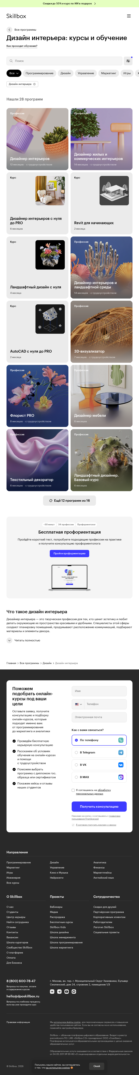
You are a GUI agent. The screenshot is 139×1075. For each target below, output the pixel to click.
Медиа (54, 912)
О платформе (15, 952)
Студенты (12, 912)
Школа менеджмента (63, 937)
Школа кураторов (17, 942)
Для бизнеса (14, 963)
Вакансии (12, 937)
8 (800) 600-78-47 (21, 981)
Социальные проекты (106, 932)
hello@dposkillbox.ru (23, 996)
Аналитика (99, 862)
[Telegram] (59, 991)
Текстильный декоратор (31, 480)
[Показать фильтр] (128, 61)
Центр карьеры (16, 917)
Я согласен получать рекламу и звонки (96, 825)
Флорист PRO (22, 416)
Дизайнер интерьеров (30, 159)
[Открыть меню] (128, 16)
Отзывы (11, 927)
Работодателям (102, 922)
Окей (97, 1066)
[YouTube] (66, 991)
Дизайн (54, 862)
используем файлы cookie (67, 1022)
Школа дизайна (59, 932)
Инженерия (13, 878)
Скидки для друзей (104, 907)
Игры (10, 872)
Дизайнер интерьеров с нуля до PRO (36, 221)
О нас (10, 907)
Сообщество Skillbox (19, 947)
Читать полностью (27, 640)
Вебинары (56, 907)
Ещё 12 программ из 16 (72, 500)
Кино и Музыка (59, 872)
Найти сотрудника (18, 922)
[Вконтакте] (52, 991)
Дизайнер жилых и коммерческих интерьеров (98, 157)
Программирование (19, 862)
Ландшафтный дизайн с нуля (35, 287)
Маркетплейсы (102, 872)
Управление (57, 867)
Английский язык (103, 878)
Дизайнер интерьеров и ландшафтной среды (95, 285)
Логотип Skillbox (103, 927)
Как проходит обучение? (22, 46)
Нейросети (56, 878)
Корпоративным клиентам (109, 917)
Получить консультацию (99, 806)
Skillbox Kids (58, 927)
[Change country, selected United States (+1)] (78, 704)
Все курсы (13, 883)
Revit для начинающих (94, 223)
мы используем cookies (58, 1068)
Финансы (99, 867)
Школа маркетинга (61, 947)
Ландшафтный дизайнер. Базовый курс (96, 478)
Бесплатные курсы (61, 922)
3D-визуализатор (89, 351)
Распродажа (57, 917)
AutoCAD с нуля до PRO (31, 351)
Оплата (11, 958)
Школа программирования (66, 942)
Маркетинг (13, 867)
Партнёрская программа (108, 912)
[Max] (74, 991)
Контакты (12, 932)
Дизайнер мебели (90, 416)
